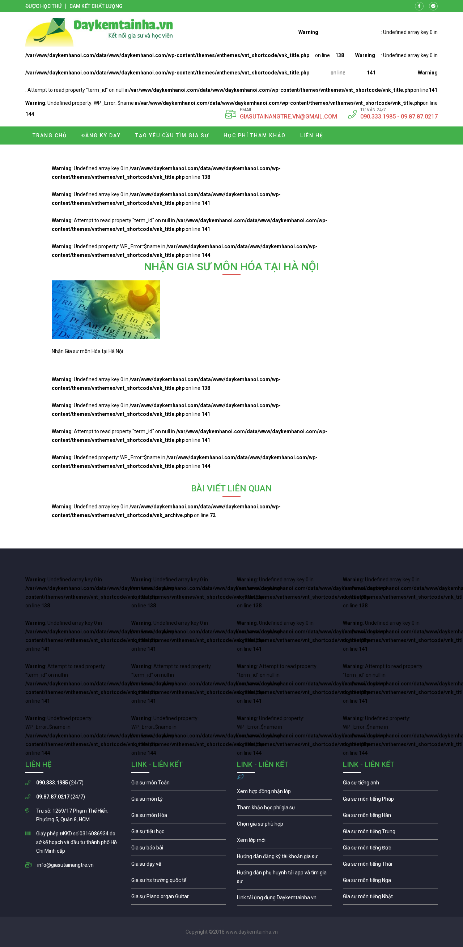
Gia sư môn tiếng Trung (390, 833)
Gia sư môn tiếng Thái (390, 866)
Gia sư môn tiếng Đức (390, 849)
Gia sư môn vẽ (178, 866)
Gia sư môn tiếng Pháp (390, 801)
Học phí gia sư (284, 809)
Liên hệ (311, 135)
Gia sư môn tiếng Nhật (390, 898)
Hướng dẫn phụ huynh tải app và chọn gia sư (284, 878)
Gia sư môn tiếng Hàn (390, 817)
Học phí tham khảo (255, 135)
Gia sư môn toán (178, 784)
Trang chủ (50, 135)
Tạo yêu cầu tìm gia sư (172, 135)
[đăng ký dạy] (99, 32)
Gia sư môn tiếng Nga (284, 899)
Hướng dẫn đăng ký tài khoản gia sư (284, 858)
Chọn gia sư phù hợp (284, 825)
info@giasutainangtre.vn (65, 865)
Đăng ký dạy (101, 135)
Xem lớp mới (284, 842)
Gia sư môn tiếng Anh (390, 784)
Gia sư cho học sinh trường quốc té (178, 882)
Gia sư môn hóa (178, 817)
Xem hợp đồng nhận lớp (284, 793)
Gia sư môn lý (178, 801)
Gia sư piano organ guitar (178, 898)
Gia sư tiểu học (178, 833)
